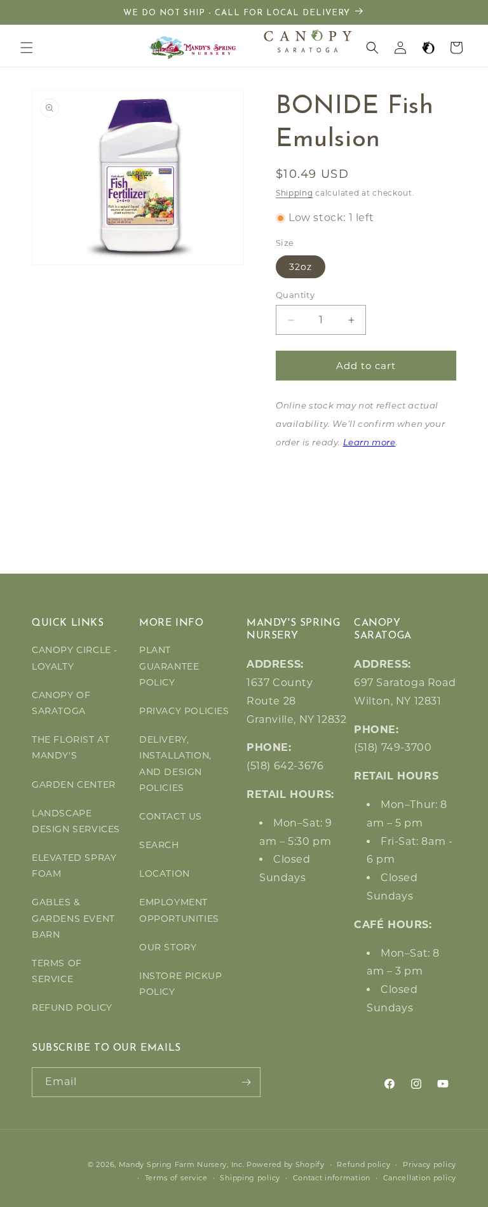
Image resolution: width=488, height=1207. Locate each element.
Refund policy (363, 1164)
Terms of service (176, 1177)
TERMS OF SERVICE (57, 971)
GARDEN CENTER (74, 784)
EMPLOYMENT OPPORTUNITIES (179, 910)
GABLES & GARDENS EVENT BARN (73, 918)
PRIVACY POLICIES (184, 711)
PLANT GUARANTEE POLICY (169, 665)
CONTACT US (170, 816)
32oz (300, 267)
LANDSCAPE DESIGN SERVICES (76, 821)
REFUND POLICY (72, 1007)
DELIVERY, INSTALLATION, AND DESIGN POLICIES (175, 763)
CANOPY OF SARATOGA (61, 703)
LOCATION (164, 873)
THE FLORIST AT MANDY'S (70, 747)
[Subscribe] (246, 1082)
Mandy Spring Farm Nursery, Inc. (182, 1164)
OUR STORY (167, 947)
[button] (27, 48)
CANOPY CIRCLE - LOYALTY (75, 657)
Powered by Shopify (286, 1164)
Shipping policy (250, 1177)
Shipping (294, 193)
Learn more (369, 443)
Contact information (331, 1177)
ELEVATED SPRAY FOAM (74, 865)
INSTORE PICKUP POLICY (180, 983)
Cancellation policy (419, 1177)
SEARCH (159, 845)
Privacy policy (429, 1164)
